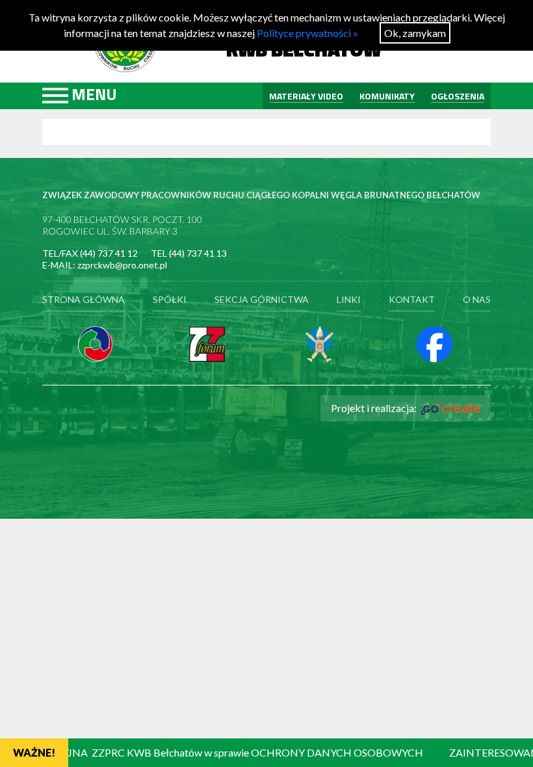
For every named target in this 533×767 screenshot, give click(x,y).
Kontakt (412, 299)
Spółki (170, 299)
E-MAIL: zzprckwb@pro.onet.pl (104, 264)
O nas (477, 299)
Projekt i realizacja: (375, 408)
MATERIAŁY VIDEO (306, 96)
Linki (349, 299)
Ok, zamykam (415, 33)
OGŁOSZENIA (457, 96)
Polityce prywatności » (307, 33)
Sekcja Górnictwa (261, 299)
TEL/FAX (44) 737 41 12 (90, 253)
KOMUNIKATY (387, 96)
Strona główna (83, 299)
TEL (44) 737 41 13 (189, 253)
